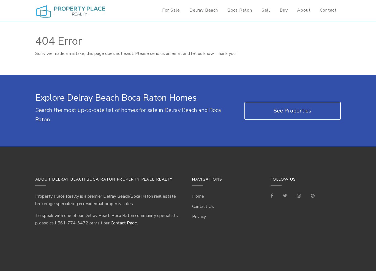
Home (198, 196)
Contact (328, 10)
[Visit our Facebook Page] (274, 196)
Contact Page (124, 223)
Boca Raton (239, 10)
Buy (284, 10)
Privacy (199, 217)
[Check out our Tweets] (285, 196)
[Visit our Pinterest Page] (312, 196)
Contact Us (203, 206)
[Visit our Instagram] (299, 196)
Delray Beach (203, 10)
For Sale (171, 10)
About (303, 10)
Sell (265, 10)
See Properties (292, 110)
